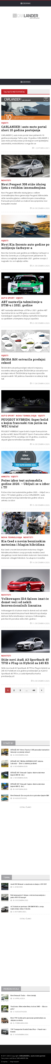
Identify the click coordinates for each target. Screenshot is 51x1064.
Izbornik (26, 3)
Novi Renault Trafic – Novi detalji (23, 995)
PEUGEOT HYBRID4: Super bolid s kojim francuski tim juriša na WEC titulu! (24, 423)
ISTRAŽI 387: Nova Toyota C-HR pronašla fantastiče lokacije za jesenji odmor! (29, 751)
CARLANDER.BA (22, 1058)
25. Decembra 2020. (41, 265)
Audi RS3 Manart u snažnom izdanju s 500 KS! (28, 884)
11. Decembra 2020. (41, 623)
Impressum (14, 1061)
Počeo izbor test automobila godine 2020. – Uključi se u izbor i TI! (25, 484)
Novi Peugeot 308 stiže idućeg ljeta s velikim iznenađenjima (23, 185)
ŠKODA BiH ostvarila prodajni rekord (23, 361)
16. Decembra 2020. (41, 444)
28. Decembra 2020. (41, 208)
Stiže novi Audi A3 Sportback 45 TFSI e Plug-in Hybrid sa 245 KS (25, 661)
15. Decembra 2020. (41, 505)
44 (33, 690)
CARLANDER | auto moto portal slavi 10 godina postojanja (24, 128)
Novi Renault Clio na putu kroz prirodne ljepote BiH (29, 795)
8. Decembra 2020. (41, 681)
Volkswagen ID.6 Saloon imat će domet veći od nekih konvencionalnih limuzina (25, 602)
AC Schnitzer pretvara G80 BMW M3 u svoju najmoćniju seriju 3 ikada (27, 907)
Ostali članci (25, 807)
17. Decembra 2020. (41, 383)
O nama (4, 1061)
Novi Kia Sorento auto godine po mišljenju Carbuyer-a (25, 246)
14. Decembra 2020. (41, 562)
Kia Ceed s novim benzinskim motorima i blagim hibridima (23, 542)
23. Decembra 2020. (41, 323)
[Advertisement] (25, 49)
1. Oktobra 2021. (42, 148)
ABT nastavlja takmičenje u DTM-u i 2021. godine (21, 303)
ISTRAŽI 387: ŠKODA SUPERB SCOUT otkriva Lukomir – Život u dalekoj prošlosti (26, 762)
